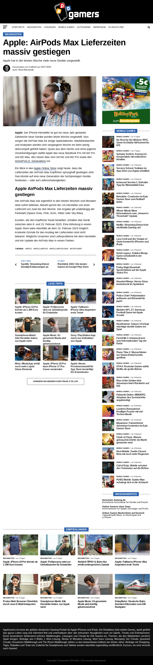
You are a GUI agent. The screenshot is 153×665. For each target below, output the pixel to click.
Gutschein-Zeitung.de (114, 500)
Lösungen (50, 27)
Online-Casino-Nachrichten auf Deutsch (123, 513)
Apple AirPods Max (59, 249)
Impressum (99, 27)
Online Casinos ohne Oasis (116, 506)
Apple (29, 249)
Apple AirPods (41, 249)
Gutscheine (84, 27)
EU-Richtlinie (116, 27)
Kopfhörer (76, 249)
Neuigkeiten (34, 27)
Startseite (18, 27)
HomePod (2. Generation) (30, 161)
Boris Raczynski (26, 70)
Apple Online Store (45, 168)
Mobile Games (66, 27)
